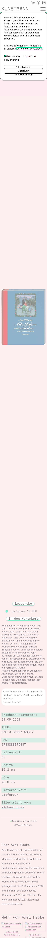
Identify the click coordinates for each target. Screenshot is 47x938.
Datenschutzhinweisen (29, 49)
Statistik (31, 56)
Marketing (13, 60)
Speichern (23, 71)
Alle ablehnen (23, 67)
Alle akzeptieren (24, 75)
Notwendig (13, 56)
